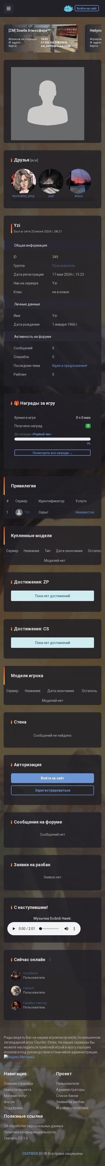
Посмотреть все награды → (53, 453)
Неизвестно (84, 512)
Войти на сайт (87, 8)
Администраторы (70, 1090)
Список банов (67, 1096)
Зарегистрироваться (52, 790)
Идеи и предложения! (69, 366)
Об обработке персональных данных (33, 1126)
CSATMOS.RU (32, 1154)
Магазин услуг (15, 1096)
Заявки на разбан (70, 1102)
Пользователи (67, 1084)
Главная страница (18, 1084)
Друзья (26, 159)
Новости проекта (17, 1090)
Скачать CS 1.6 (16, 1138)
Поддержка (13, 1108)
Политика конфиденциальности (30, 1132)
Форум (9, 1102)
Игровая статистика (72, 1108)
